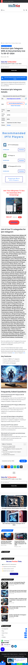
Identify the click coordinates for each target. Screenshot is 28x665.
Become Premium (14, 573)
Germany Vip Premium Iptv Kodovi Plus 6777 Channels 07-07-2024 (6, 542)
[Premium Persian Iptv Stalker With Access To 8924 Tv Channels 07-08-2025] (21, 536)
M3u (3, 635)
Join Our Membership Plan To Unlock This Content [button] (16, 103)
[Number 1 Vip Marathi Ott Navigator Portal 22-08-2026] (4, 617)
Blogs (3, 630)
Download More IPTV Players (14, 179)
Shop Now (14, 222)
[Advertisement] (14, 27)
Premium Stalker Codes (16, 43)
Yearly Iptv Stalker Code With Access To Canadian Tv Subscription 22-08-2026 (18, 600)
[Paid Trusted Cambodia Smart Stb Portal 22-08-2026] (4, 609)
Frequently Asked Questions (9, 454)
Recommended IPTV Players (9, 447)
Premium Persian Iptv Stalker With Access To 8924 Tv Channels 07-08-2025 (21, 543)
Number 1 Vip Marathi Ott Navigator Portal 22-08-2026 (17, 615)
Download (21, 149)
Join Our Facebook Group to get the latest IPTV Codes (14, 78)
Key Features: (7, 453)
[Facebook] (2, 467)
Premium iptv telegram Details (9, 446)
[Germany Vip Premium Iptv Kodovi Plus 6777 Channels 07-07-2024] (7, 536)
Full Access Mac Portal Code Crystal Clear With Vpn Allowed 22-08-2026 (17, 591)
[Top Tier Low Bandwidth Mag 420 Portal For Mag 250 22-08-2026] (4, 585)
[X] (5, 467)
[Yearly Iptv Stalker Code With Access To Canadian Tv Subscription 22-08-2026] (4, 601)
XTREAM (3, 637)
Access (8, 125)
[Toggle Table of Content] (24, 444)
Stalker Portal (8, 43)
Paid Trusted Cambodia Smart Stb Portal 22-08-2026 (17, 607)
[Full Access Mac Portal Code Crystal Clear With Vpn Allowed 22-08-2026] (4, 593)
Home (3, 43)
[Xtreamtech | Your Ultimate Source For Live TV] (14, 6)
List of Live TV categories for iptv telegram (12, 451)
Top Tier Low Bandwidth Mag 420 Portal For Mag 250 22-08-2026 (17, 583)
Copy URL (23, 461)
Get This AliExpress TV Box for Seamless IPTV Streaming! (12, 449)
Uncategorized (5, 628)
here (14, 352)
